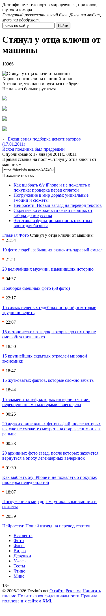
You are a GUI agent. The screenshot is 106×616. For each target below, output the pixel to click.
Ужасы (20, 560)
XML (47, 601)
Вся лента (23, 535)
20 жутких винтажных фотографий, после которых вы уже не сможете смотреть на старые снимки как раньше (51, 428)
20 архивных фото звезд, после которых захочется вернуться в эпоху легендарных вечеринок (50, 456)
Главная (10, 235)
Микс (19, 576)
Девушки (22, 555)
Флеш (19, 545)
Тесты (19, 566)
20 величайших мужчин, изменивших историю (48, 269)
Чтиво (19, 571)
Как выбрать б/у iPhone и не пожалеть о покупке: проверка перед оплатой (52, 187)
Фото (24, 235)
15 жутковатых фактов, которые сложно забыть (48, 380)
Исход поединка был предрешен (33, 149)
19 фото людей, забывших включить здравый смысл (52, 249)
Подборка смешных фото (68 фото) (36, 288)
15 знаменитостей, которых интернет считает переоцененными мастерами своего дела (46, 402)
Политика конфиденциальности (48, 595)
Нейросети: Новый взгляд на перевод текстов (58, 205)
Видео (20, 550)
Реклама (73, 590)
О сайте (56, 590)
